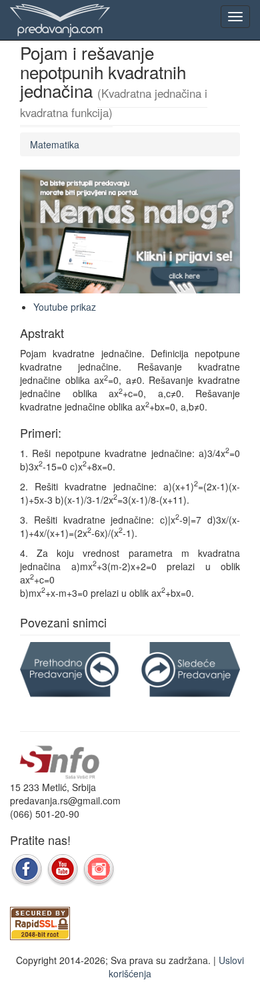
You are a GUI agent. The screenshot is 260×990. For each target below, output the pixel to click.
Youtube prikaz (64, 306)
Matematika (54, 144)
